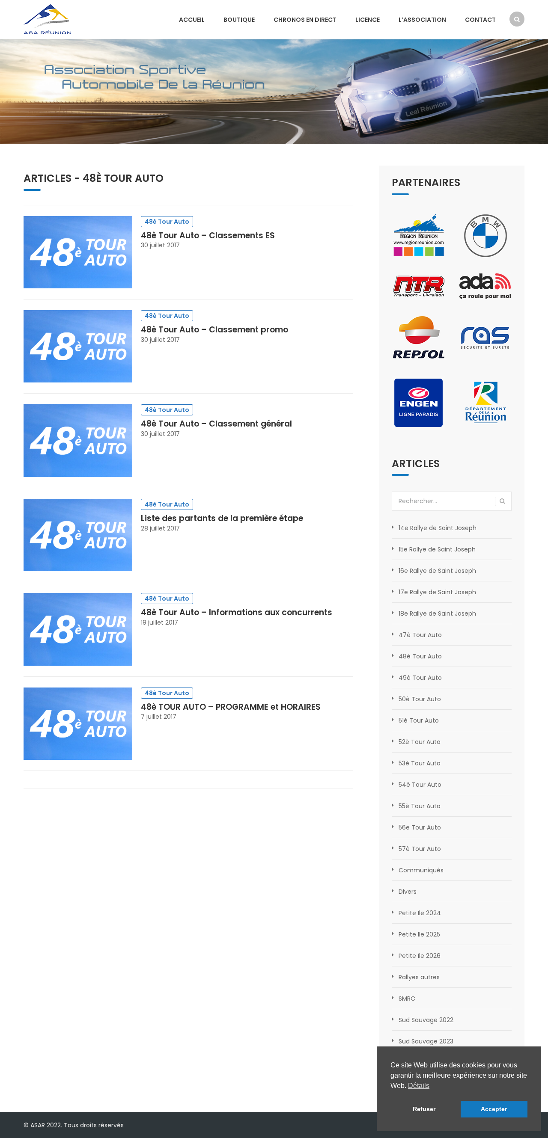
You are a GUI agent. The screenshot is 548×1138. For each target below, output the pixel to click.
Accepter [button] (494, 1108)
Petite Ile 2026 (420, 955)
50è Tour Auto (420, 699)
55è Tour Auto (420, 806)
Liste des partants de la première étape (222, 518)
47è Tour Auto (420, 635)
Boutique (239, 19)
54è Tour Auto (420, 784)
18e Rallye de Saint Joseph (437, 613)
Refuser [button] (424, 1108)
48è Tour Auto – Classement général (216, 424)
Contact (480, 19)
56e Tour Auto (420, 827)
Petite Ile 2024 (420, 913)
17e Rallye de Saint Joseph (437, 592)
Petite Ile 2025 (419, 934)
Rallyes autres (419, 977)
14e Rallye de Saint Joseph (438, 528)
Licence (367, 19)
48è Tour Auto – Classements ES (208, 235)
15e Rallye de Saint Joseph (437, 549)
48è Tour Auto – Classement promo (214, 329)
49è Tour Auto (420, 677)
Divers (408, 891)
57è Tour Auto (420, 849)
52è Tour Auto (420, 742)
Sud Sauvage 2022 (426, 1020)
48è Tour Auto (123, 178)
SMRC (407, 998)
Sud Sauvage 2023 (426, 1041)
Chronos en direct (305, 19)
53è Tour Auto (420, 763)
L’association (422, 19)
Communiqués (421, 870)
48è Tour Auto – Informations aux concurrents (236, 612)
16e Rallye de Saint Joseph (437, 570)
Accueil (192, 19)
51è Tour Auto (419, 720)
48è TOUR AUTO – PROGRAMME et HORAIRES (231, 707)
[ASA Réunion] (47, 19)
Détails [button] (418, 1085)
